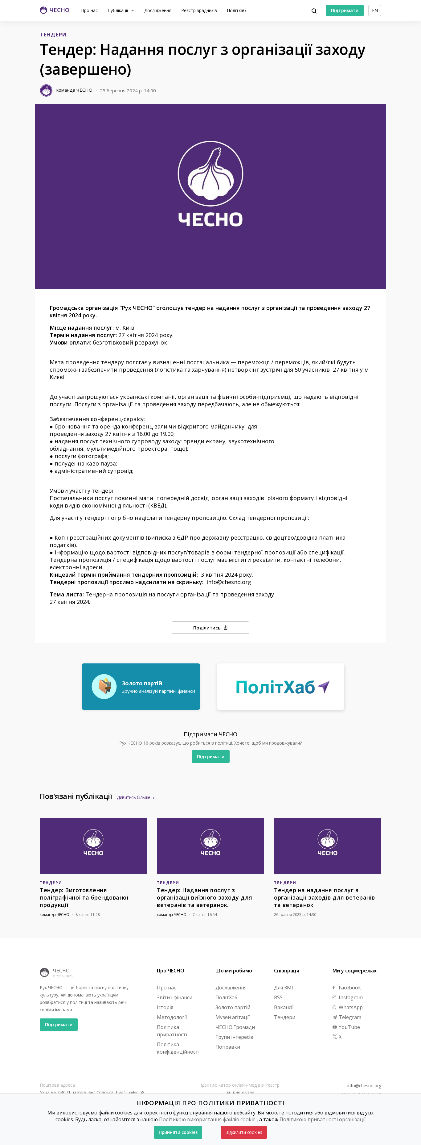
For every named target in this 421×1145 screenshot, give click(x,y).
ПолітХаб (226, 997)
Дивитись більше (133, 797)
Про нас (89, 10)
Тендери (284, 1017)
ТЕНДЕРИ (53, 34)
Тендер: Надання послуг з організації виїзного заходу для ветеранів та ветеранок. (204, 897)
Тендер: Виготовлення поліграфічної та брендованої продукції (84, 897)
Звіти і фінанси (174, 997)
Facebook (349, 987)
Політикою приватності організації (323, 1119)
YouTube (348, 1027)
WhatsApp (350, 1007)
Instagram (350, 997)
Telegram (349, 1017)
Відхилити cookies (244, 1132)
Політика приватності (172, 1031)
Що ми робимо (233, 970)
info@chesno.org (364, 1086)
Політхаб (236, 10)
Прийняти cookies (178, 1132)
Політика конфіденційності (178, 1048)
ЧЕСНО (61, 970)
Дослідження (157, 10)
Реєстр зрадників (199, 10)
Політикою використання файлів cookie (207, 1119)
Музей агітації (232, 1017)
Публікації (118, 10)
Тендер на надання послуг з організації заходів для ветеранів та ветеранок (324, 897)
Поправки (227, 1046)
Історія (165, 1007)
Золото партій (232, 1007)
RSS (278, 997)
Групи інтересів (234, 1037)
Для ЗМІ (283, 987)
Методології (172, 1017)
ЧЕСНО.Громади (235, 1027)
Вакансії (283, 1007)
